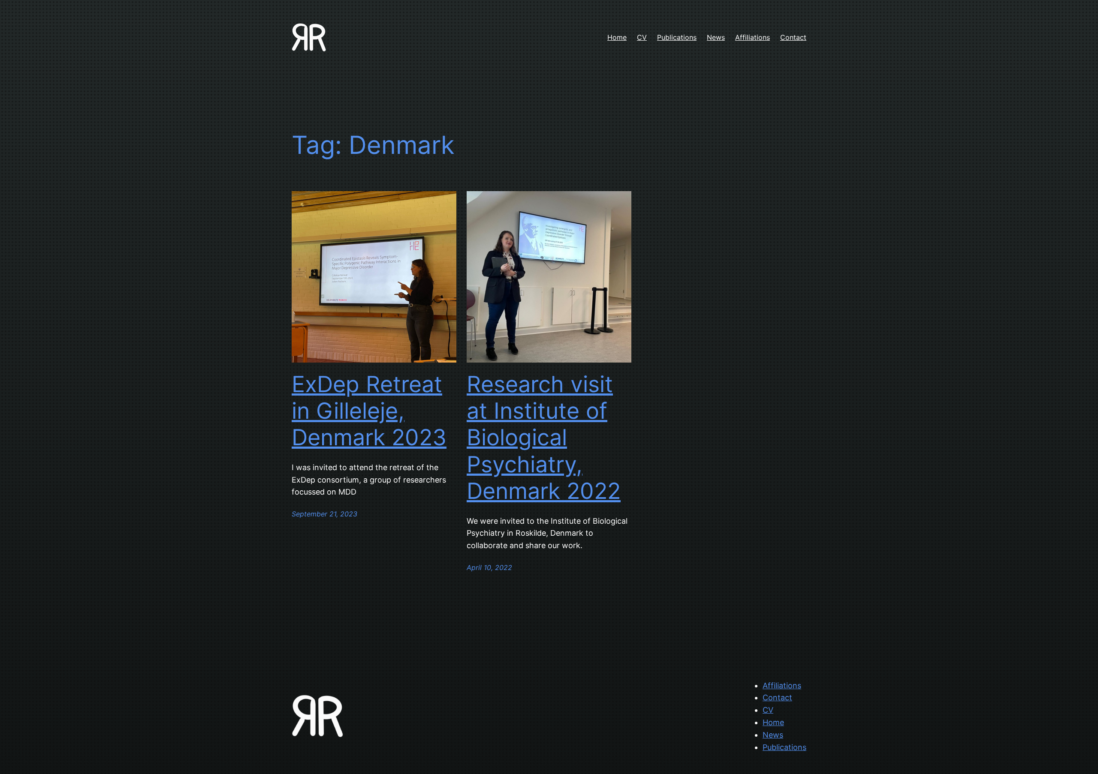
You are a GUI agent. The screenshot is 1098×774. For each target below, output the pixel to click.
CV (768, 709)
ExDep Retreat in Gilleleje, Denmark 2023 (369, 411)
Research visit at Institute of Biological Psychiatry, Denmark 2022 (544, 438)
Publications (784, 747)
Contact (777, 697)
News (773, 734)
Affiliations (782, 685)
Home (773, 722)
